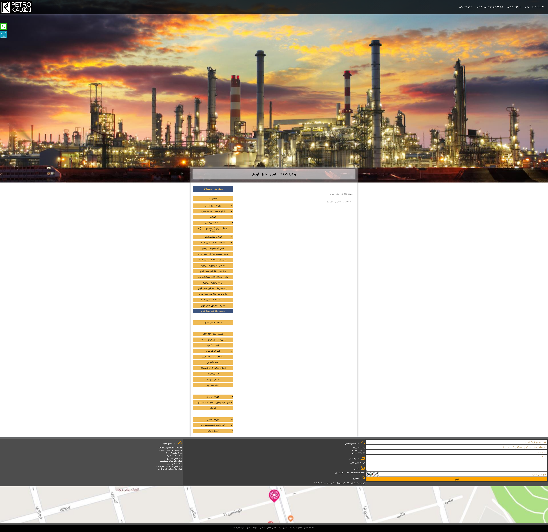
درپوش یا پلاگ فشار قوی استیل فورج (213, 288)
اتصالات (213, 217)
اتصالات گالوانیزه (212, 362)
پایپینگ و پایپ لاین (213, 205)
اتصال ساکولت (213, 379)
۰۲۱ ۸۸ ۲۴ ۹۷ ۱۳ (358, 453)
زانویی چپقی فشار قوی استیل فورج (213, 259)
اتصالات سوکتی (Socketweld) (213, 368)
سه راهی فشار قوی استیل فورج (213, 265)
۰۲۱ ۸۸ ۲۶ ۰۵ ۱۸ (358, 447)
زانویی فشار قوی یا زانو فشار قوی (213, 339)
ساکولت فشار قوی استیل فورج (213, 305)
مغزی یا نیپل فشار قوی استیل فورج (213, 294)
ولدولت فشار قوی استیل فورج (336, 202)
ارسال (457, 479)
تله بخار (213, 408)
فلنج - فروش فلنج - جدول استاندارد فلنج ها (213, 402)
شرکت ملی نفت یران (174, 455)
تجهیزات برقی (212, 430)
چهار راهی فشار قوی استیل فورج (213, 271)
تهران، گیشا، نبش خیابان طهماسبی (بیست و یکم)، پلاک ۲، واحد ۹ (339, 482)
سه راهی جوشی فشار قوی (213, 356)
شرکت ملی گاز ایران (174, 458)
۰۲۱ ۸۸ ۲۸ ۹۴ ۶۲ (358, 450)
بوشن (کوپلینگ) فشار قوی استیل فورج (213, 276)
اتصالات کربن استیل (213, 222)
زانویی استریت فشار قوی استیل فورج (213, 254)
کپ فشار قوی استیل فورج (213, 282)
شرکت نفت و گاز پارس (173, 463)
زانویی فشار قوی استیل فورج (213, 248)
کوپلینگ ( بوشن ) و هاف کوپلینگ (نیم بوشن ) (213, 230)
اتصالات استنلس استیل (213, 237)
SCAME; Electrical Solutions (170, 450)
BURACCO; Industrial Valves (170, 447)
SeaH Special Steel (174, 453)
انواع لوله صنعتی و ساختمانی (213, 211)
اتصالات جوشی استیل (213, 322)
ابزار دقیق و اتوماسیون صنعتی (213, 425)
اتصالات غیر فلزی (213, 351)
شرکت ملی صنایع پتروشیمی (171, 461)
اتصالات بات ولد (213, 385)
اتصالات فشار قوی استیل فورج (213, 242)
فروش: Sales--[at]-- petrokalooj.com (350, 472)
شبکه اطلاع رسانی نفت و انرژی (170, 469)
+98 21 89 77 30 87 (356, 463)
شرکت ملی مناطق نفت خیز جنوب (169, 466)
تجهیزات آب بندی (213, 396)
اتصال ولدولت (213, 373)
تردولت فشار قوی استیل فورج (213, 299)
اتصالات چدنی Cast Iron (213, 334)
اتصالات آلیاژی (213, 345)
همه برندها (213, 198)
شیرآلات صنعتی (213, 419)
